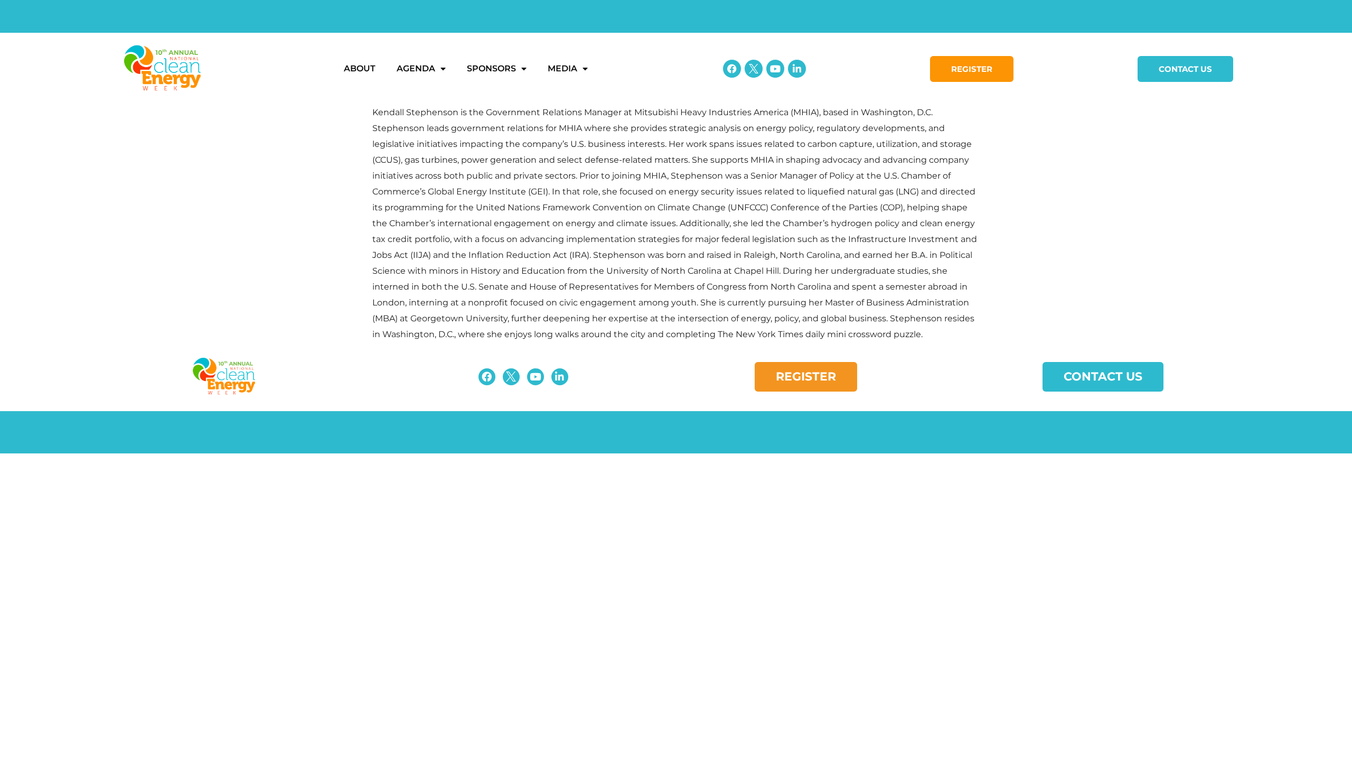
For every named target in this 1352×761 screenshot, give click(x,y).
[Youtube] (775, 68)
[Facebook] (731, 68)
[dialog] (676, 223)
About (359, 68)
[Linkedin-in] (796, 68)
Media (562, 68)
